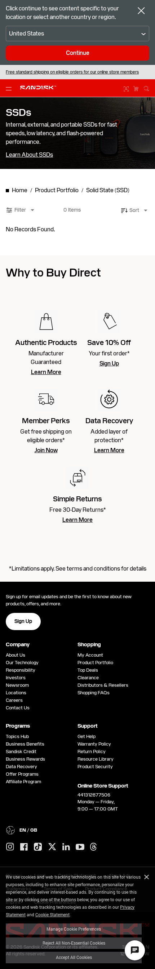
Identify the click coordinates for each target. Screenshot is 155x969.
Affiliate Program (23, 782)
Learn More (46, 372)
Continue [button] (77, 53)
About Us (15, 655)
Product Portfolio (95, 663)
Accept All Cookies (74, 957)
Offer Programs (22, 774)
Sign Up (109, 364)
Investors (16, 678)
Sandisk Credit (21, 751)
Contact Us (18, 708)
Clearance (88, 678)
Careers (14, 700)
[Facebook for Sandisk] (24, 847)
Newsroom (17, 685)
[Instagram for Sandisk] (10, 847)
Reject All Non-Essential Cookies (74, 943)
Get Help (87, 736)
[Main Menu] (10, 88)
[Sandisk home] (38, 87)
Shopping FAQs (94, 693)
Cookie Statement (52, 914)
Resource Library (96, 759)
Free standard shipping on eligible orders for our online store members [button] (72, 72)
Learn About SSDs (29, 155)
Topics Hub (17, 736)
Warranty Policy (94, 744)
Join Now (46, 450)
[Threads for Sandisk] (93, 847)
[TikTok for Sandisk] (38, 847)
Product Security (95, 767)
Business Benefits (25, 744)
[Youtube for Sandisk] (80, 847)
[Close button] (141, 11)
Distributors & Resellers (103, 685)
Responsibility (20, 670)
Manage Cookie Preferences (73, 929)
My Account (90, 655)
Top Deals (88, 670)
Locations (16, 693)
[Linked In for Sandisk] (66, 847)
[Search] (146, 87)
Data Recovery (21, 767)
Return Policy (92, 751)
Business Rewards (25, 759)
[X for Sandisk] (52, 847)
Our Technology (22, 663)
